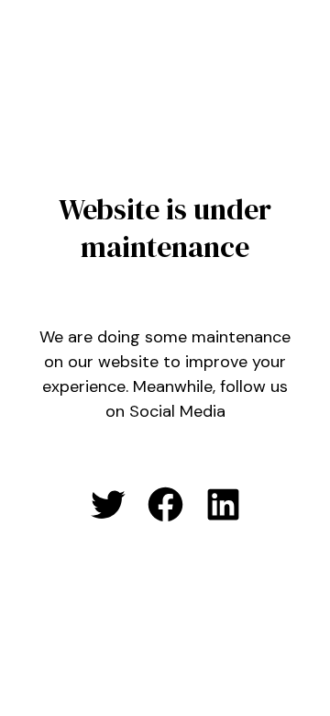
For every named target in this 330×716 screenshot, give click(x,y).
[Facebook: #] (165, 504)
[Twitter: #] (107, 504)
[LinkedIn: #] (223, 504)
